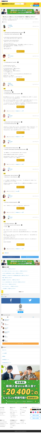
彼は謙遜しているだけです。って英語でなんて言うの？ (11, 279)
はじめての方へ (2, 409)
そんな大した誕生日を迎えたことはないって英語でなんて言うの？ (12, 273)
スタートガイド (2, 410)
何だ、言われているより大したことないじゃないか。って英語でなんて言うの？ (15, 271)
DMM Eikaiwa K (7, 319)
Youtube (17, 191)
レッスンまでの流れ (23, 410)
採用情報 (11, 427)
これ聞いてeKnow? (13, 416)
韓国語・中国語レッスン (13, 412)
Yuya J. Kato (6, 327)
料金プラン (11, 409)
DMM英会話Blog (2, 426)
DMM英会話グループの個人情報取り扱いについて (15, 424)
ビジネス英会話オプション (14, 415)
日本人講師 (1, 413)
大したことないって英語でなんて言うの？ (9, 268)
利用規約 (3, 356)
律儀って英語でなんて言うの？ (7, 277)
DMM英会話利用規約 (13, 421)
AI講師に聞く (36, 5)
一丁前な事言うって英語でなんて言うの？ (9, 288)
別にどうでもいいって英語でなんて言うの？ (9, 284)
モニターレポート (2, 415)
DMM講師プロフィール (19, 136)
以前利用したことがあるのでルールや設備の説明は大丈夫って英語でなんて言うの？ (15, 275)
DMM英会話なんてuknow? (4, 423)
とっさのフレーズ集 (23, 423)
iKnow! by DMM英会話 (3, 421)
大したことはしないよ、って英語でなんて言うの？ (10, 286)
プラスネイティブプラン (13, 410)
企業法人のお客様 (35, 415)
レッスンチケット (22, 415)
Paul (5, 323)
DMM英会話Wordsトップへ (6, 362)
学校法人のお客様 (35, 418)
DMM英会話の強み (3, 412)
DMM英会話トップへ (5, 359)
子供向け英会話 (12, 413)
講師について (22, 409)
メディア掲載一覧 (12, 425)
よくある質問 (4, 353)
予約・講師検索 (22, 412)
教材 (20, 413)
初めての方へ (4, 349)
